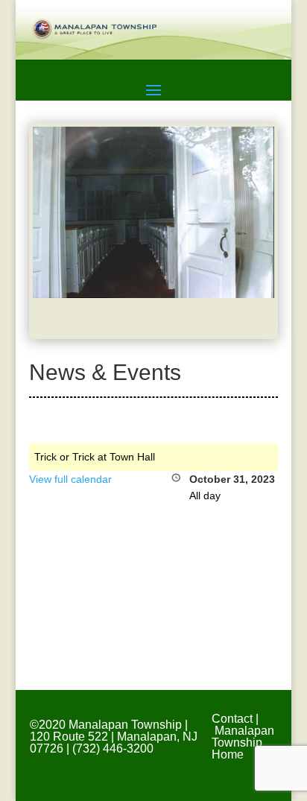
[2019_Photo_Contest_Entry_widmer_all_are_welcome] (153, 294)
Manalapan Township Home (243, 742)
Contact (232, 718)
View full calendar (70, 479)
